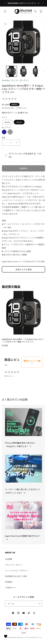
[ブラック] (10, 132)
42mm (7, 122)
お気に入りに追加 (24, 269)
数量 (3, 137)
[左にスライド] (3, 72)
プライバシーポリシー (14, 565)
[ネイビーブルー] (4, 132)
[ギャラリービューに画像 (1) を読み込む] (11, 71)
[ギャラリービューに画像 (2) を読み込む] (23, 71)
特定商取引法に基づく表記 (16, 576)
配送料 (7, 108)
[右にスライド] (44, 72)
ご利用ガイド (10, 587)
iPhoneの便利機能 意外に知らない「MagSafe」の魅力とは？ (20, 444)
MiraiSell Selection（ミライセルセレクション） (26, 637)
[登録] (39, 604)
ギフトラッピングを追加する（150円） (25, 155)
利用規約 (8, 582)
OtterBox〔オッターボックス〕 (15, 80)
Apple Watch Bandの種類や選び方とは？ (23, 536)
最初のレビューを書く (32, 362)
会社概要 (8, 559)
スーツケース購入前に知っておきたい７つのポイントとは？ (22, 491)
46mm (19, 122)
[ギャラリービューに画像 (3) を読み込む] (35, 71)
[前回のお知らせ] (4, 3)
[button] (5, 11)
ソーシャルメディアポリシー (17, 570)
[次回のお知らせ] (42, 3)
